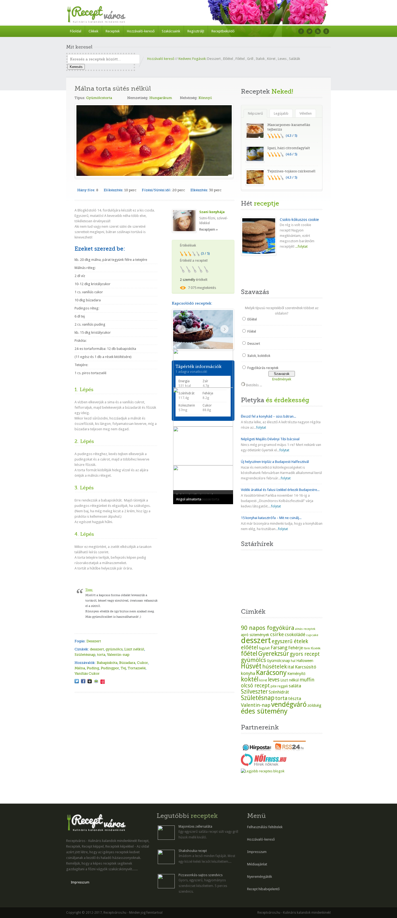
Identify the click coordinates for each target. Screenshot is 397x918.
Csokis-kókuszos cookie (299, 219)
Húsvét (251, 666)
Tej (123, 668)
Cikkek (93, 31)
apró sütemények (255, 635)
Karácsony (271, 673)
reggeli (282, 686)
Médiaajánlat (257, 864)
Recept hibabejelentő (263, 889)
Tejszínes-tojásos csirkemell (291, 171)
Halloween (304, 660)
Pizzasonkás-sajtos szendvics (201, 875)
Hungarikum (160, 98)
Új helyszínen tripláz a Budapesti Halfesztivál (275, 462)
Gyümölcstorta (99, 98)
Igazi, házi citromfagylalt (288, 148)
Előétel (228, 59)
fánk (307, 648)
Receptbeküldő (222, 31)
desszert (97, 649)
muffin (307, 679)
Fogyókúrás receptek (262, 368)
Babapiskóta (107, 663)
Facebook (301, 31)
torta (101, 655)
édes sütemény (264, 711)
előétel (249, 647)
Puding (93, 668)
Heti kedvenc (254, 270)
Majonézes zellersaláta (195, 826)
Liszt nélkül (134, 649)
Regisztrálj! (195, 31)
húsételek (274, 666)
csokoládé (295, 634)
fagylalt (264, 648)
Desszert (214, 59)
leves (274, 680)
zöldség (314, 705)
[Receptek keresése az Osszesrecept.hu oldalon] (262, 771)
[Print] (96, 681)
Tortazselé (137, 668)
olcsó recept (255, 685)
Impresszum (80, 882)
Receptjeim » (208, 229)
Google (326, 31)
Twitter (309, 31)
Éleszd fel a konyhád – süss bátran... (268, 416)
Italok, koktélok (258, 356)
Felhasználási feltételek (264, 827)
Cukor (142, 663)
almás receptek (305, 629)
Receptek (113, 31)
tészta (294, 698)
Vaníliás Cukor (87, 673)
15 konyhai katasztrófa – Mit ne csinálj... (271, 518)
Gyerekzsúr (273, 653)
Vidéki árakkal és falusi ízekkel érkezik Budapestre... (280, 490)
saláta (295, 685)
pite (274, 686)
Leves (282, 59)
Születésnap (85, 655)
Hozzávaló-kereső (140, 31)
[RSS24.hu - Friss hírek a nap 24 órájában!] (289, 750)
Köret (271, 59)
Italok (260, 59)
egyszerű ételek (290, 641)
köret (263, 680)
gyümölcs (114, 649)
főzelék (316, 648)
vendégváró (289, 704)
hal (293, 661)
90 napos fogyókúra (267, 627)
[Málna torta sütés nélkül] (77, 681)
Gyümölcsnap (278, 660)
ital (291, 667)
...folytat (301, 246)
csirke (277, 634)
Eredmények (281, 379)
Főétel (240, 59)
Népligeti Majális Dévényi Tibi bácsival (270, 439)
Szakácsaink (171, 31)
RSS (318, 31)
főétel (249, 653)
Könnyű (205, 98)
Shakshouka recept (193, 851)
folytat (261, 427)
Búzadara (127, 663)
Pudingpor (110, 668)
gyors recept (305, 654)
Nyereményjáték (259, 877)
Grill (250, 59)
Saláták (294, 59)
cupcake (312, 635)
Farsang (279, 647)
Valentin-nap (118, 655)
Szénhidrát (279, 692)
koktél (249, 679)
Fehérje (295, 647)
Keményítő (296, 673)
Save (102, 682)
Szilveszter (254, 691)
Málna (80, 668)
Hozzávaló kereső (160, 59)
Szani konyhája (212, 212)
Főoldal (75, 31)
